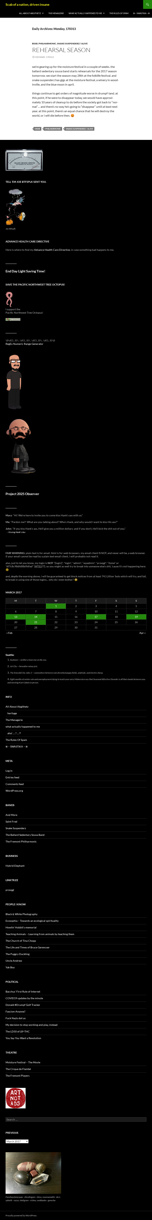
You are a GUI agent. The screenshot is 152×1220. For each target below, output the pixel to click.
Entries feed (12, 777)
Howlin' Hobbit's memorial (21, 927)
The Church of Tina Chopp (21, 940)
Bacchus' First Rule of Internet (23, 991)
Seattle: (10, 654)
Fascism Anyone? (15, 1011)
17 (96, 616)
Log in (9, 770)
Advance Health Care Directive (52, 249)
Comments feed (15, 784)
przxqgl (10, 889)
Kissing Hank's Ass (17, 532)
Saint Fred (11, 821)
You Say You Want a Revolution (23, 1038)
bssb (35, 43)
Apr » (142, 632)
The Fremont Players (17, 1075)
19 (136, 616)
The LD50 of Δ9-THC (18, 1031)
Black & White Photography (21, 914)
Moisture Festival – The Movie (23, 1062)
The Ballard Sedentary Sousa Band (25, 834)
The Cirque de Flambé (18, 1069)
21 (35, 622)
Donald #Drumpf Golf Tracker (23, 1004)
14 (35, 616)
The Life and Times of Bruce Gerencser (28, 947)
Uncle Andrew (14, 960)
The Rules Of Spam (118, 13)
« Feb (9, 632)
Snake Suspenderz (16, 828)
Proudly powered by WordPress (21, 1215)
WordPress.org (14, 790)
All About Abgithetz (30, 13)
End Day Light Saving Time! (25, 271)
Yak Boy (10, 967)
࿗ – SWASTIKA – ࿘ (141, 13)
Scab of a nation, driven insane (27, 4)
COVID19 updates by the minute (24, 998)
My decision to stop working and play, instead (31, 1024)
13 (15, 616)
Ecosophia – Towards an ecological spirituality (32, 920)
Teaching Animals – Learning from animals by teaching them (40, 934)
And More (11, 814)
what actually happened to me (85, 13)
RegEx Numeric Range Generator (24, 343)
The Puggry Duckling (17, 954)
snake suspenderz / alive (72, 43)
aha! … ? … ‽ (14, 733)
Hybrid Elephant (15, 865)
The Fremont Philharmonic (21, 841)
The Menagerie (56, 13)
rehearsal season (61, 50)
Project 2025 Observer (22, 494)
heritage (12, 713)
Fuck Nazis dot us (16, 1018)
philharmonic (47, 43)
